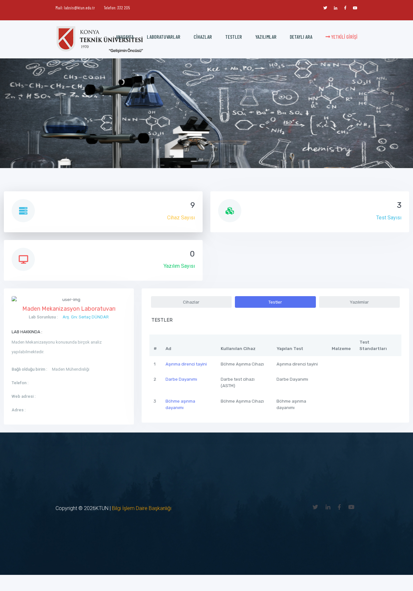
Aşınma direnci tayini (186, 363)
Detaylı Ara (301, 37)
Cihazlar (203, 37)
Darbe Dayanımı (181, 379)
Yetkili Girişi (344, 37)
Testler (233, 37)
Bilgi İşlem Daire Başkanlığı (141, 508)
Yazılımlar (266, 37)
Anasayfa (125, 37)
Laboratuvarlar (163, 37)
